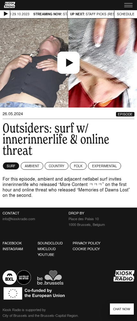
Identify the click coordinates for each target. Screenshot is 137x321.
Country (56, 166)
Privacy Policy (86, 243)
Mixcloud (47, 248)
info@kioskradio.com (19, 218)
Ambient (32, 166)
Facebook (12, 243)
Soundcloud (50, 243)
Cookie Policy (86, 248)
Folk (78, 166)
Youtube (46, 254)
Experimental (104, 166)
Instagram (13, 248)
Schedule (125, 14)
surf (11, 166)
